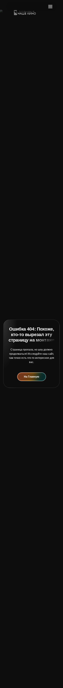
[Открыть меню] (50, 6)
